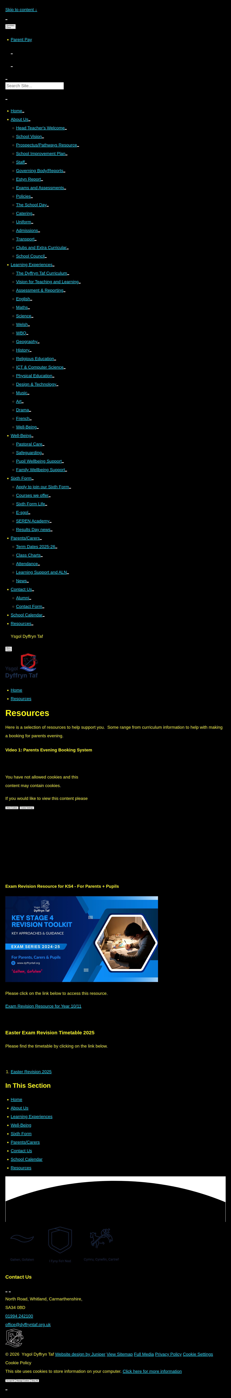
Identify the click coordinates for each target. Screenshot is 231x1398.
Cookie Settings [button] (198, 1354)
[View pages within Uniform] (32, 223)
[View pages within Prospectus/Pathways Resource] (78, 146)
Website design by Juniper (80, 1354)
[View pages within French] (31, 419)
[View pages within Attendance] (39, 565)
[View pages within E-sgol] (29, 513)
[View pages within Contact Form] (43, 607)
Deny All (35, 1381)
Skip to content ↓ (21, 9)
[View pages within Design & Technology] (57, 385)
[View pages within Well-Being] (38, 428)
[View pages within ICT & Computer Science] (64, 368)
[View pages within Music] (28, 394)
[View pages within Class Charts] (42, 556)
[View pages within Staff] (26, 163)
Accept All (10, 1381)
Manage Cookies (22, 1381)
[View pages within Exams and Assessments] (65, 189)
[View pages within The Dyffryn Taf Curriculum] (68, 274)
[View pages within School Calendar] (44, 616)
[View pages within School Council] (46, 257)
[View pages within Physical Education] (53, 377)
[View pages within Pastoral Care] (43, 445)
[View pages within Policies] (32, 197)
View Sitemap (120, 1354)
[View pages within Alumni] (30, 599)
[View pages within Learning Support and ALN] (68, 573)
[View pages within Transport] (35, 240)
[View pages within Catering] (33, 214)
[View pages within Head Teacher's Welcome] (66, 129)
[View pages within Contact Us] (33, 590)
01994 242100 (19, 1316)
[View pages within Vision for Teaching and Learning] (80, 283)
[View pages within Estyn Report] (42, 180)
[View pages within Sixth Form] (33, 479)
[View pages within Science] (32, 317)
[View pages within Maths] (29, 308)
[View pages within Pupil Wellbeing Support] (63, 462)
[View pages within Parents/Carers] (41, 539)
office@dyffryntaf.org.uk (28, 1324)
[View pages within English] (31, 300)
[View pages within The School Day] (48, 206)
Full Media (144, 1354)
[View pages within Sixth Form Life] (46, 505)
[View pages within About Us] (29, 120)
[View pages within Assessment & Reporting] (64, 291)
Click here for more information (152, 1371)
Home (16, 690)
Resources (21, 698)
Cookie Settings (27, 808)
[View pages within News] (28, 582)
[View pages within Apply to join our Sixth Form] (70, 488)
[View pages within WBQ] (27, 334)
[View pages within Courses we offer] (50, 496)
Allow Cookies (11, 808)
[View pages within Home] (23, 112)
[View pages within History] (30, 351)
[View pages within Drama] (30, 411)
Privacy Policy (168, 1354)
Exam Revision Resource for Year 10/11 (43, 1006)
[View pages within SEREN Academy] (50, 522)
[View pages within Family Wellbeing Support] (66, 471)
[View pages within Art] (23, 402)
